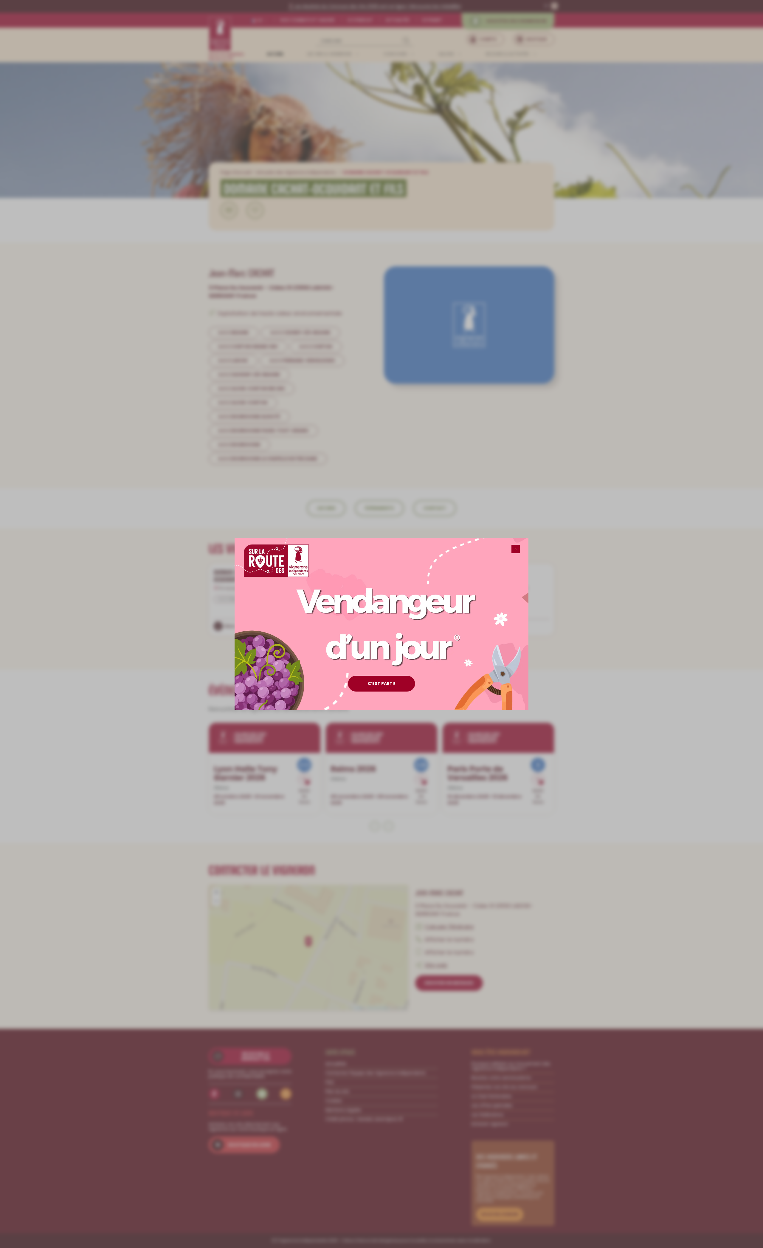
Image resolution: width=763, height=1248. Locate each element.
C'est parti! (382, 683)
